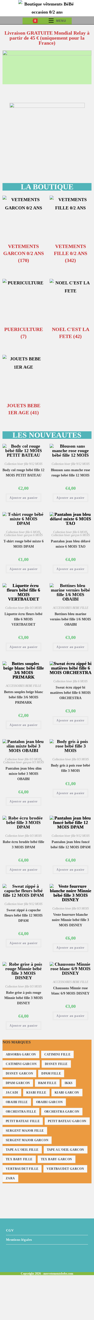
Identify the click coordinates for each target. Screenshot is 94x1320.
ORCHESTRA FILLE (21, 1111)
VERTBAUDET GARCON (65, 1169)
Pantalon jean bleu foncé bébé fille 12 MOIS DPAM (70, 844)
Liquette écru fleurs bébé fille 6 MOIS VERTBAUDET (23, 619)
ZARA (10, 1178)
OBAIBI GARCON (49, 1102)
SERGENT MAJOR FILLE (25, 1130)
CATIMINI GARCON (21, 1064)
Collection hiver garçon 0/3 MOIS (23, 762)
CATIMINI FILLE (57, 1054)
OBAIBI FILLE (17, 1102)
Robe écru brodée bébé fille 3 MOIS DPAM (23, 844)
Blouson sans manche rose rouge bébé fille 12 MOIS (70, 472)
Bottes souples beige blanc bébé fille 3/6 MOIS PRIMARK (23, 697)
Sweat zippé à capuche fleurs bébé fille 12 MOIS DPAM (24, 915)
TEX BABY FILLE (19, 1159)
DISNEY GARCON (19, 1073)
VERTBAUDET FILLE (22, 1169)
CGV (10, 1230)
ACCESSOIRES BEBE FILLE (70, 608)
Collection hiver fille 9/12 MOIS (23, 464)
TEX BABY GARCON (56, 1159)
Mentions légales (19, 1240)
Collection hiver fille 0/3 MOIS (23, 608)
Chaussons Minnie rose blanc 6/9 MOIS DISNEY (70, 990)
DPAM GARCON (18, 1083)
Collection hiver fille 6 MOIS (23, 532)
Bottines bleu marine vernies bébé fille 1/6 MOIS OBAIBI (70, 619)
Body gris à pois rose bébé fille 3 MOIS (70, 768)
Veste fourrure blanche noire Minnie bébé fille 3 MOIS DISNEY (70, 920)
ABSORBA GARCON (21, 1054)
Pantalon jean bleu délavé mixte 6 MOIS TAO (70, 543)
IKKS (69, 1083)
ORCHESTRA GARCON (61, 1111)
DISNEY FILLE (56, 1064)
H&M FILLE (47, 1083)
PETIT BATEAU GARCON (67, 1121)
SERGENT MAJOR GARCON (27, 1140)
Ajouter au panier (24, 498)
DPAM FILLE (51, 1073)
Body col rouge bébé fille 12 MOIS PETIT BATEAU (23, 472)
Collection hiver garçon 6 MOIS (23, 535)
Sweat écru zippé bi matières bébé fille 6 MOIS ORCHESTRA (70, 693)
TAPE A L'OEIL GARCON (65, 1149)
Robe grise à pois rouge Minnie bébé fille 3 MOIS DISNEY (23, 998)
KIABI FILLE (36, 1092)
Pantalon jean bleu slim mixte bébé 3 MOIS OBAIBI (24, 774)
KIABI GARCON (67, 1092)
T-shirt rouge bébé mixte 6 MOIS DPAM (24, 543)
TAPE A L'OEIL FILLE (22, 1149)
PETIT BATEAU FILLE (23, 1121)
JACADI (12, 1092)
